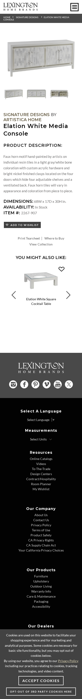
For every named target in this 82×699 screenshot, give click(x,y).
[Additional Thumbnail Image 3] (59, 94)
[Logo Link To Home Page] (20, 9)
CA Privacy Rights (41, 540)
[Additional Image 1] (41, 57)
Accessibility (41, 606)
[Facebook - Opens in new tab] (24, 384)
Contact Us (41, 520)
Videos (41, 464)
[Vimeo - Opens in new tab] (47, 384)
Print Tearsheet (29, 238)
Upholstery (41, 581)
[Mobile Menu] (74, 7)
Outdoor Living (41, 586)
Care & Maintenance (41, 596)
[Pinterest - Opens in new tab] (35, 384)
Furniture (41, 576)
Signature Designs (27, 17)
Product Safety (41, 535)
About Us (41, 515)
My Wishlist (41, 489)
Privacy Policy (41, 525)
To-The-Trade (41, 469)
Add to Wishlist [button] (24, 224)
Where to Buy (54, 238)
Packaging (41, 601)
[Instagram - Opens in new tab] (13, 384)
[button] (61, 269)
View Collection (41, 244)
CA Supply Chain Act (41, 545)
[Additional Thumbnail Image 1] (13, 94)
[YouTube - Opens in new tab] (58, 384)
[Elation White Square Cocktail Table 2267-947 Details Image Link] (41, 294)
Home (6, 17)
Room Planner (41, 484)
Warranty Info (41, 591)
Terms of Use (41, 530)
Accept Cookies (41, 680)
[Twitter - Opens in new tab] (69, 384)
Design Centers (41, 474)
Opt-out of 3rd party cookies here (41, 691)
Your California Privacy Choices (41, 550)
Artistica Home (22, 119)
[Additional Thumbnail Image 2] (36, 94)
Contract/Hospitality (41, 479)
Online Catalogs (41, 459)
